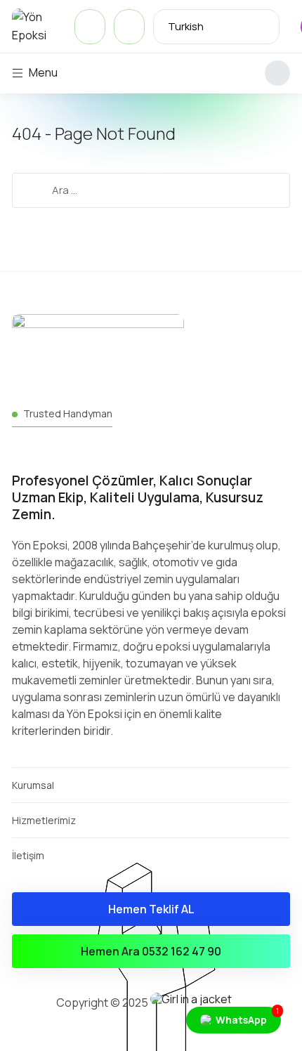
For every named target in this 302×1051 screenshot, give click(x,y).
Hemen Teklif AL (151, 909)
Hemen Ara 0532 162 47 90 (151, 951)
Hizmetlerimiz (44, 820)
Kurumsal (33, 785)
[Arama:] (151, 189)
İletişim (28, 855)
